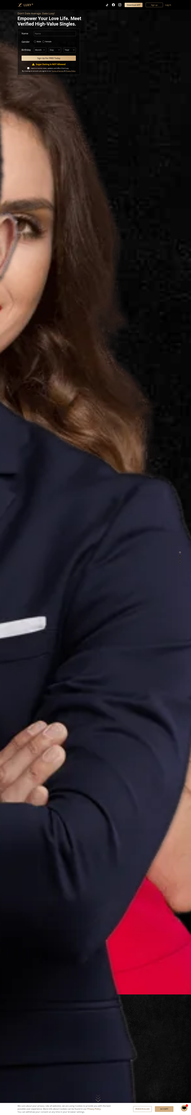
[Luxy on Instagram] (121, 4)
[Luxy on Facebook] (115, 4)
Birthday (26, 49)
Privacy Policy (94, 1108)
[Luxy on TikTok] (109, 4)
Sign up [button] (154, 5)
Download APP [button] (133, 5)
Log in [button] (168, 4)
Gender (26, 41)
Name (25, 33)
